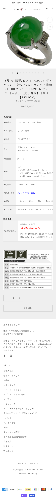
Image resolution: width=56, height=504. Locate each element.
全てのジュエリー (11, 375)
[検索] (47, 9)
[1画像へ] (17, 73)
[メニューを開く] (4, 9)
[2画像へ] (20, 73)
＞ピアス (7, 399)
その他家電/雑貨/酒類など (15, 436)
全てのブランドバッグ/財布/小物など (20, 413)
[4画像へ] (26, 73)
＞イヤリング (9, 404)
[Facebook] (4, 355)
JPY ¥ (20, 463)
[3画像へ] (23, 73)
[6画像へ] (32, 73)
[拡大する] (49, 19)
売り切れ (28, 308)
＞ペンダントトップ (12, 389)
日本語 (32, 463)
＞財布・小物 (9, 422)
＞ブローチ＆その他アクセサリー (18, 408)
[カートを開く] (52, 9)
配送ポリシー (9, 446)
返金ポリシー (9, 451)
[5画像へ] (29, 73)
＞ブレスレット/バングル (14, 394)
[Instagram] (11, 355)
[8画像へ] (38, 73)
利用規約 (7, 441)
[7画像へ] (35, 73)
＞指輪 (6, 380)
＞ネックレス (9, 385)
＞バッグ (7, 418)
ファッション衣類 (11, 432)
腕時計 (6, 427)
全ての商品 (8, 371)
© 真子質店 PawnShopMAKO (28, 470)
